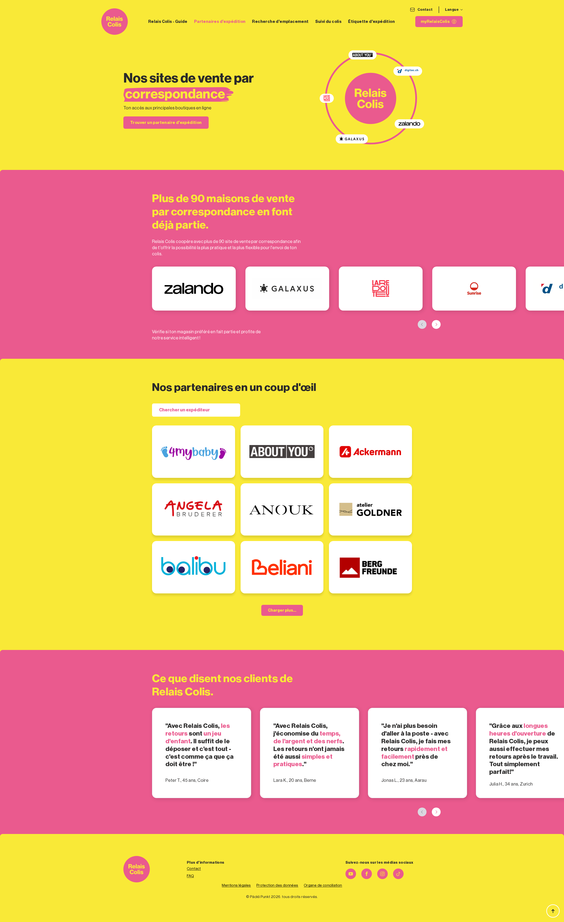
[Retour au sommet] (553, 911)
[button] (422, 324)
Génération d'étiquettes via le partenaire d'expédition (189, 464)
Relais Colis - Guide (167, 22)
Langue (452, 9)
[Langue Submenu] (461, 9)
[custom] (398, 874)
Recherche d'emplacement (280, 22)
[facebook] (366, 874)
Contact (425, 9)
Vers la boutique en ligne (186, 454)
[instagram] (382, 874)
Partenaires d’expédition (220, 22)
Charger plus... (282, 610)
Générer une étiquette (273, 464)
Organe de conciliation (323, 885)
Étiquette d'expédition (371, 22)
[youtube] (350, 874)
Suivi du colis (328, 22)
